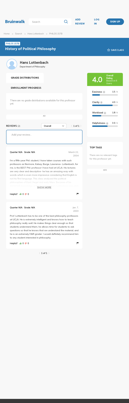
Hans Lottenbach (36, 33)
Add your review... (21, 134)
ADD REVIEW (80, 22)
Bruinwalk (15, 21)
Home (7, 33)
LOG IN (96, 22)
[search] (46, 21)
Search (18, 33)
